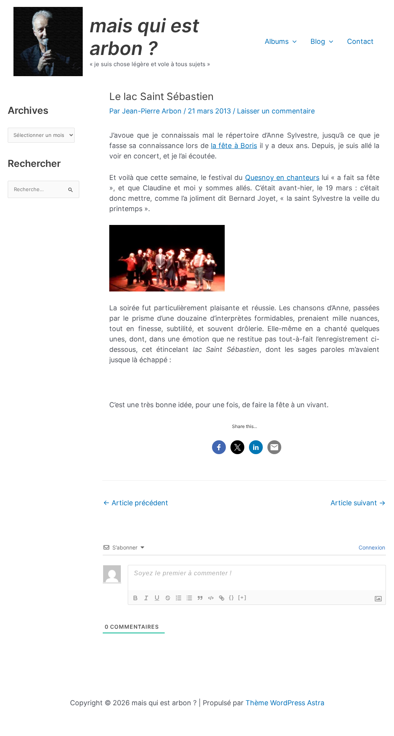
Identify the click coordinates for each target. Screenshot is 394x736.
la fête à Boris (234, 146)
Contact (360, 41)
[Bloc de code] (210, 598)
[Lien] (221, 598)
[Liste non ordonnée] (189, 598)
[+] (242, 597)
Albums (277, 41)
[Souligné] (157, 598)
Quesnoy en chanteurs (282, 177)
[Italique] (146, 598)
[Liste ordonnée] (178, 598)
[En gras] (135, 598)
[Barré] (167, 598)
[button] (293, 41)
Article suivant (358, 503)
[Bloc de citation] (200, 598)
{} (231, 597)
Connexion (371, 547)
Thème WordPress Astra (284, 703)
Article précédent (135, 503)
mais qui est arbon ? (144, 37)
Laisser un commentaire (276, 111)
